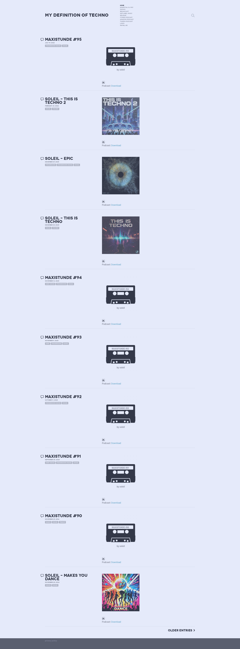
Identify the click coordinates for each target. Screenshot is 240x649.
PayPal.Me (124, 25)
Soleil (65, 46)
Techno (55, 109)
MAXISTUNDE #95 (63, 39)
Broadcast (124, 11)
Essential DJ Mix (126, 7)
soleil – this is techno (61, 220)
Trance (62, 522)
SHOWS (122, 9)
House (48, 585)
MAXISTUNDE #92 (63, 396)
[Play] (103, 82)
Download (116, 85)
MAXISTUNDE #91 (63, 456)
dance (48, 522)
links (122, 23)
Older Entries (180, 630)
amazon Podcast (127, 19)
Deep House (50, 284)
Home (122, 5)
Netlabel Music (126, 13)
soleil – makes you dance (66, 577)
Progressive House (53, 46)
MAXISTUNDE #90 (63, 515)
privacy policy (51, 641)
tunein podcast (126, 21)
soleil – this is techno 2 (61, 100)
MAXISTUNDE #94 (63, 277)
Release (123, 15)
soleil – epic (59, 158)
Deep (47, 343)
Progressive (50, 165)
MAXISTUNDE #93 (63, 337)
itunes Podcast (126, 17)
